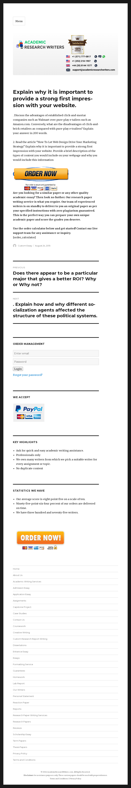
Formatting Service (23, 664)
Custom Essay (25, 245)
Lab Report (19, 683)
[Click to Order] (56, 179)
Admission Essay (21, 588)
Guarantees (19, 670)
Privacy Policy (20, 753)
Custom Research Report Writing (30, 639)
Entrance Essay (20, 651)
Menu (19, 21)
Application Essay (22, 594)
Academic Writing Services (27, 581)
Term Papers (19, 740)
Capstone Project (22, 607)
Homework (19, 677)
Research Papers (22, 721)
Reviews (17, 728)
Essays (16, 658)
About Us (17, 575)
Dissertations (19, 645)
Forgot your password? (27, 374)
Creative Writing (21, 632)
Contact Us (18, 619)
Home (16, 569)
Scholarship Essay (23, 734)
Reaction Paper (21, 702)
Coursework (19, 626)
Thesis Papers (20, 747)
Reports (17, 709)
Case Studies (20, 613)
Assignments (19, 600)
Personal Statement (23, 696)
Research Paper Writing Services (30, 715)
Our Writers (19, 690)
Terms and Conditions (24, 760)
